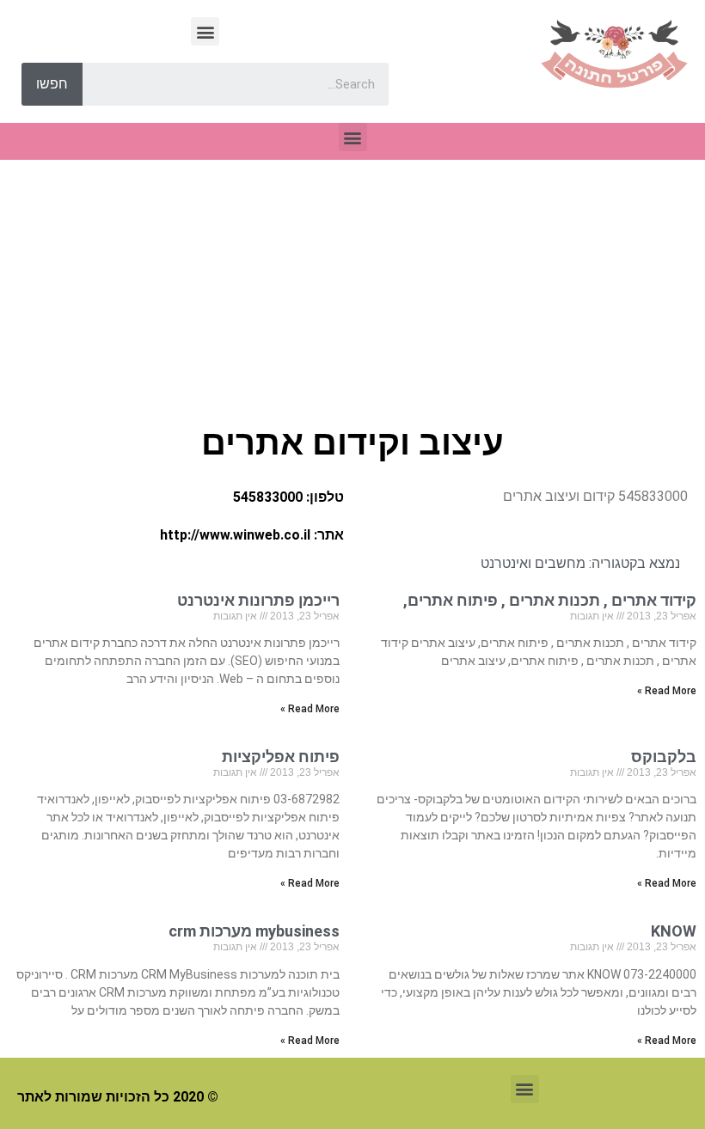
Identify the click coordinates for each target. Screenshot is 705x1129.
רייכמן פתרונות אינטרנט (258, 600)
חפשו (52, 84)
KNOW (673, 931)
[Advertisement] (352, 288)
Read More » (666, 691)
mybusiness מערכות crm (254, 931)
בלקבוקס (660, 757)
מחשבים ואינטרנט (533, 563)
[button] (205, 31)
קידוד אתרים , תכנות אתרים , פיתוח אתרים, (549, 600)
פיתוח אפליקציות (281, 757)
